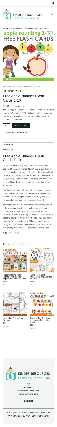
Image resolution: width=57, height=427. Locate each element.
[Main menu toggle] (51, 13)
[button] (53, 3)
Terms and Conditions (28, 394)
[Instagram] (28, 401)
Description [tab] (8, 145)
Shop (12, 28)
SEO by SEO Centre (40, 416)
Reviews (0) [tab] (8, 150)
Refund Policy (29, 388)
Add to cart (21, 126)
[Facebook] (25, 401)
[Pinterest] (31, 401)
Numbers (11, 91)
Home (5, 28)
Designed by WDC (22, 416)
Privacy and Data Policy (28, 391)
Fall (10, 87)
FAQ (28, 384)
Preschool (20, 91)
